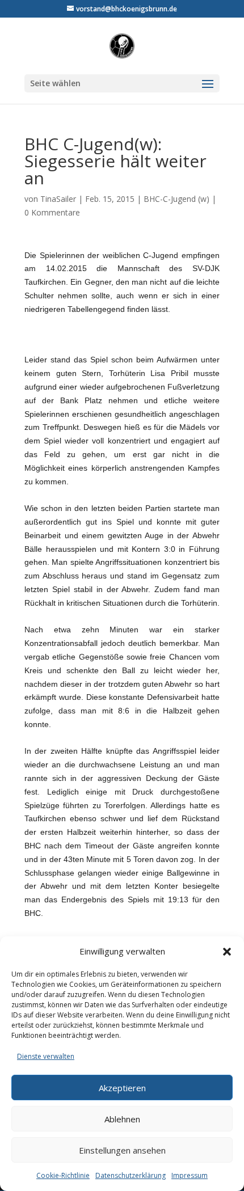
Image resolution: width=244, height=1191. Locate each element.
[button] (227, 951)
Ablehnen (122, 1119)
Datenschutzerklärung (130, 1175)
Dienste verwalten (45, 1056)
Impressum (189, 1175)
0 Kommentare (52, 212)
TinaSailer (58, 198)
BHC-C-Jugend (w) (176, 198)
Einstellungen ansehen (122, 1150)
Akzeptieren (122, 1087)
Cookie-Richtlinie (63, 1175)
